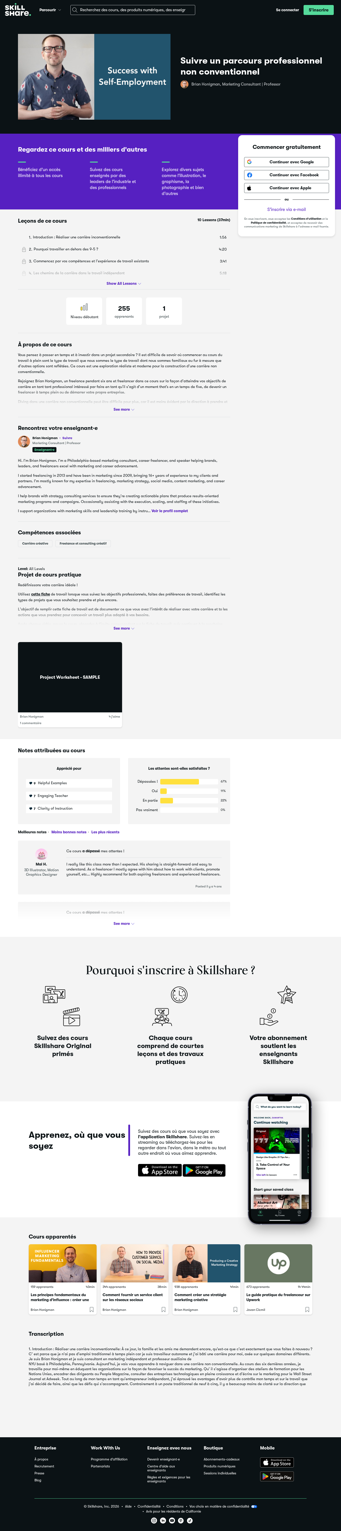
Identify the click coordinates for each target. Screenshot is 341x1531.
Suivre (67, 438)
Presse (39, 1473)
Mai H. (41, 864)
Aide (128, 1506)
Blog (37, 1480)
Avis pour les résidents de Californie (173, 1511)
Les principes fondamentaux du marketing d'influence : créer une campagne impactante (60, 1300)
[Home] (18, 10)
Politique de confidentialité (268, 222)
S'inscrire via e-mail (286, 209)
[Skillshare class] (63, 1263)
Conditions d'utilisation (306, 218)
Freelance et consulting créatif (83, 543)
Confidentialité (149, 1506)
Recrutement (44, 1466)
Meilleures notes (32, 832)
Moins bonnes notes (68, 832)
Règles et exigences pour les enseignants (168, 1479)
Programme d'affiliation (109, 1459)
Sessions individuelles (220, 1473)
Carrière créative (35, 543)
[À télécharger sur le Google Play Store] (283, 1476)
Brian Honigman (52, 438)
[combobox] (132, 10)
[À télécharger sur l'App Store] (283, 1462)
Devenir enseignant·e (163, 1459)
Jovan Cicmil (255, 1310)
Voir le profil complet (170, 511)
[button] (59, 9)
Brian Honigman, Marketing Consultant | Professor (236, 84)
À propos (41, 1459)
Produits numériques (219, 1466)
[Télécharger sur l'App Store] (158, 1170)
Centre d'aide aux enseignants (161, 1468)
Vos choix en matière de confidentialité (219, 1506)
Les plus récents (104, 832)
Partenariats (100, 1466)
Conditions (175, 1506)
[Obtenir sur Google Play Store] (205, 1170)
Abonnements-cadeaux (222, 1459)
